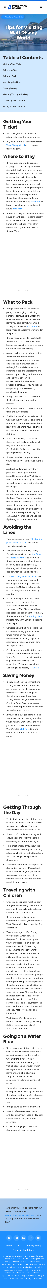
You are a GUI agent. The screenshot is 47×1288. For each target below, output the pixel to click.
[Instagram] (16, 1238)
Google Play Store (18, 557)
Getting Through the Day (15, 94)
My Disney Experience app (24, 576)
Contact (20, 1245)
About (9, 1245)
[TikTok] (31, 1238)
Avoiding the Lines (12, 82)
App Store (36, 554)
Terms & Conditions (23, 1250)
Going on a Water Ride (14, 106)
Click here (32, 326)
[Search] (41, 7)
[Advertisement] (23, 265)
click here (35, 201)
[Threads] (23, 1238)
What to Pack (9, 76)
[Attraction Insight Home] (17, 7)
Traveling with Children (14, 100)
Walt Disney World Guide (14, 17)
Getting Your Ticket (12, 64)
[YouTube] (38, 1238)
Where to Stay (10, 70)
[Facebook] (9, 1238)
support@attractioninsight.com (20, 1214)
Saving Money (10, 88)
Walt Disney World (15, 145)
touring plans (35, 616)
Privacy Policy (34, 1245)
